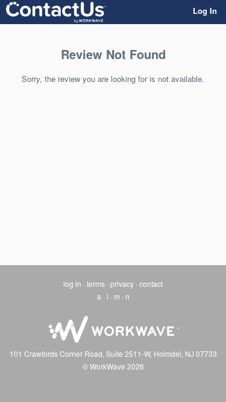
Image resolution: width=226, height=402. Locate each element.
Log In (205, 10)
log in (72, 283)
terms (96, 283)
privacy (122, 283)
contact (151, 283)
